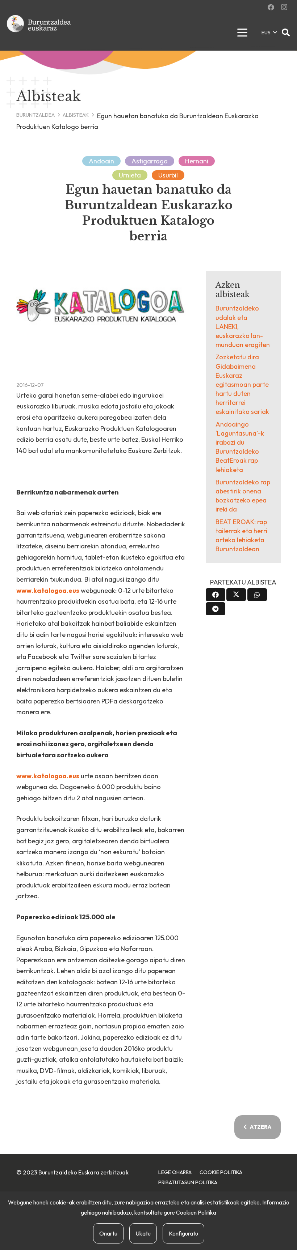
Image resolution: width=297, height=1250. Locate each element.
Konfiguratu (183, 1233)
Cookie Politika (221, 1172)
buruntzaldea (35, 115)
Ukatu (143, 1233)
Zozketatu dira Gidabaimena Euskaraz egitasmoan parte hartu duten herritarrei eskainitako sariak (242, 384)
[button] (242, 32)
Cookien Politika (196, 1212)
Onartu (108, 1233)
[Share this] (215, 594)
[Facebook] (270, 7)
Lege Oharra (175, 1172)
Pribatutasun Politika (187, 1182)
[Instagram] (283, 7)
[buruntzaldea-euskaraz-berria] (39, 32)
